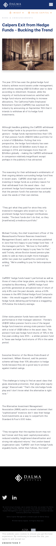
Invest (17, 13)
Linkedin (15, 497)
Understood (10, 543)
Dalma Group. (45, 516)
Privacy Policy (17, 509)
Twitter (5, 497)
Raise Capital (40, 13)
